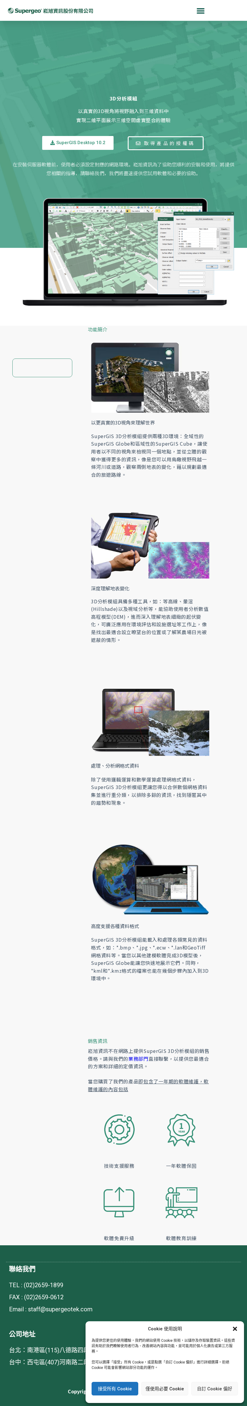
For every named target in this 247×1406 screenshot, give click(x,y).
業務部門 (138, 1058)
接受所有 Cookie (115, 1389)
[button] (235, 1329)
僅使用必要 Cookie (164, 1389)
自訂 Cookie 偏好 (214, 1389)
